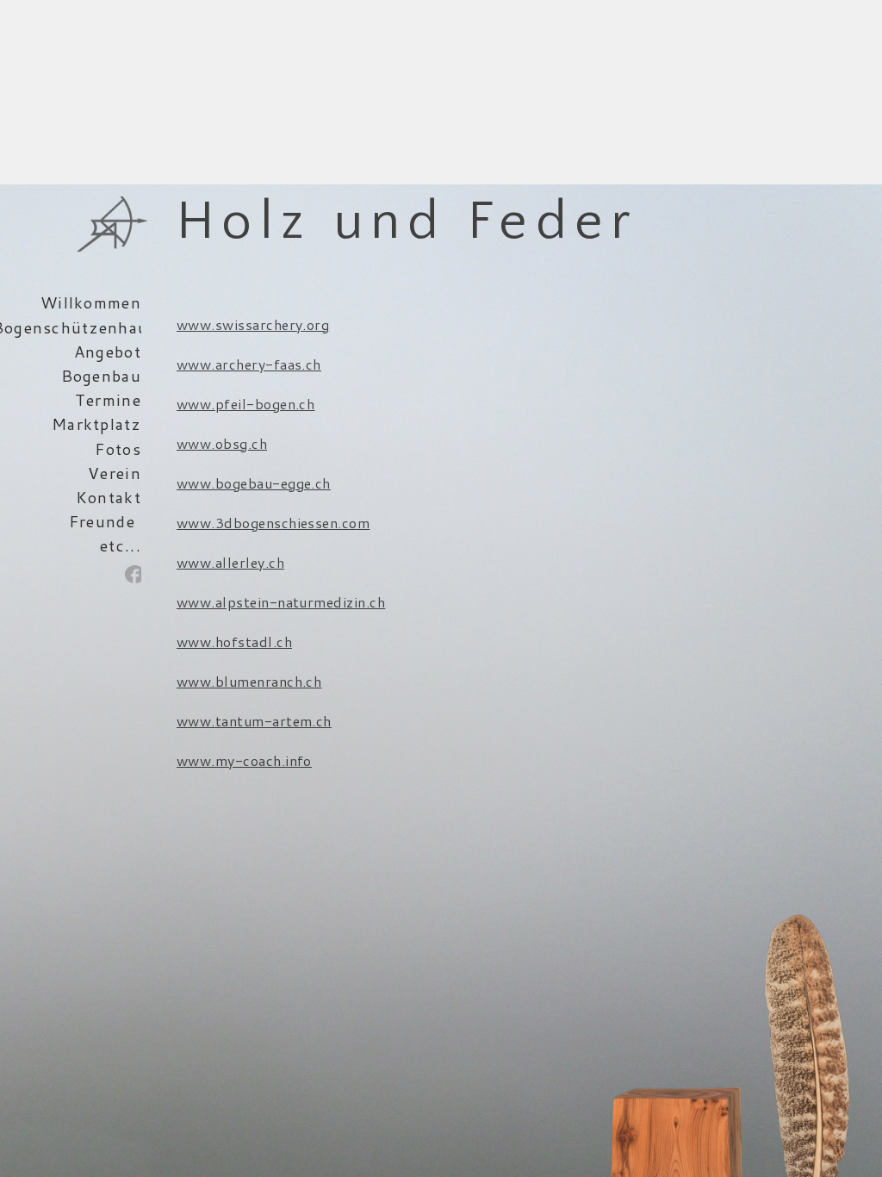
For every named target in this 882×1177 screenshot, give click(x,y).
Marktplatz (96, 424)
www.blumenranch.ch (249, 681)
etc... (120, 545)
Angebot (107, 351)
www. (196, 721)
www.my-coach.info (244, 760)
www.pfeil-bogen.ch (246, 404)
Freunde (102, 521)
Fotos (117, 449)
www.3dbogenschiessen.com (273, 522)
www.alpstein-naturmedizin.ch (281, 602)
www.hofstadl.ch (234, 641)
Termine (108, 400)
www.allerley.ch (230, 562)
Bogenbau (101, 375)
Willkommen (90, 302)
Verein (114, 473)
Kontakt (108, 497)
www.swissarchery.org (253, 324)
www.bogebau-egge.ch (254, 483)
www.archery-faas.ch (249, 364)
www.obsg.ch (222, 443)
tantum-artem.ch (273, 721)
